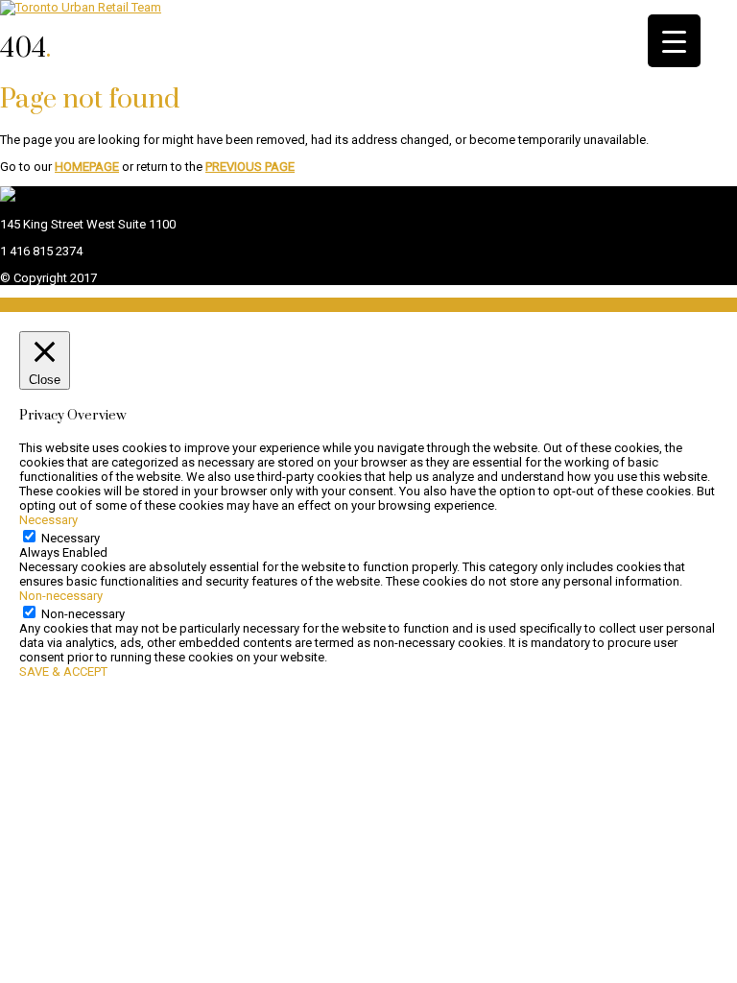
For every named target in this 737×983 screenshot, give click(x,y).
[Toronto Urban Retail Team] (80, 7)
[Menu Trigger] (674, 40)
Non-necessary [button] (61, 595)
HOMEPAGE (87, 166)
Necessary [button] (48, 520)
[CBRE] (7, 197)
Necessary (70, 538)
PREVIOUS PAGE (250, 166)
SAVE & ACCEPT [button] (63, 671)
